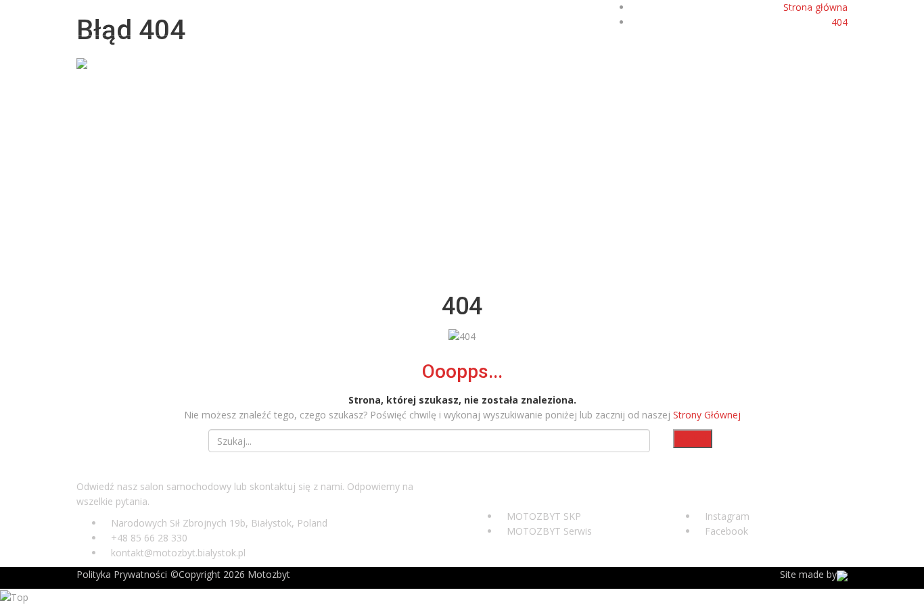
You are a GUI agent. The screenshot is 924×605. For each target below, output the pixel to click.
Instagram (727, 516)
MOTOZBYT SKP (544, 516)
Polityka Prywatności (121, 574)
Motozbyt (269, 574)
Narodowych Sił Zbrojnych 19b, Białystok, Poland (219, 522)
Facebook (726, 531)
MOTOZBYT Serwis (549, 531)
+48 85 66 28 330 (778, 14)
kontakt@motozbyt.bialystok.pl (155, 14)
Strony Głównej (707, 414)
